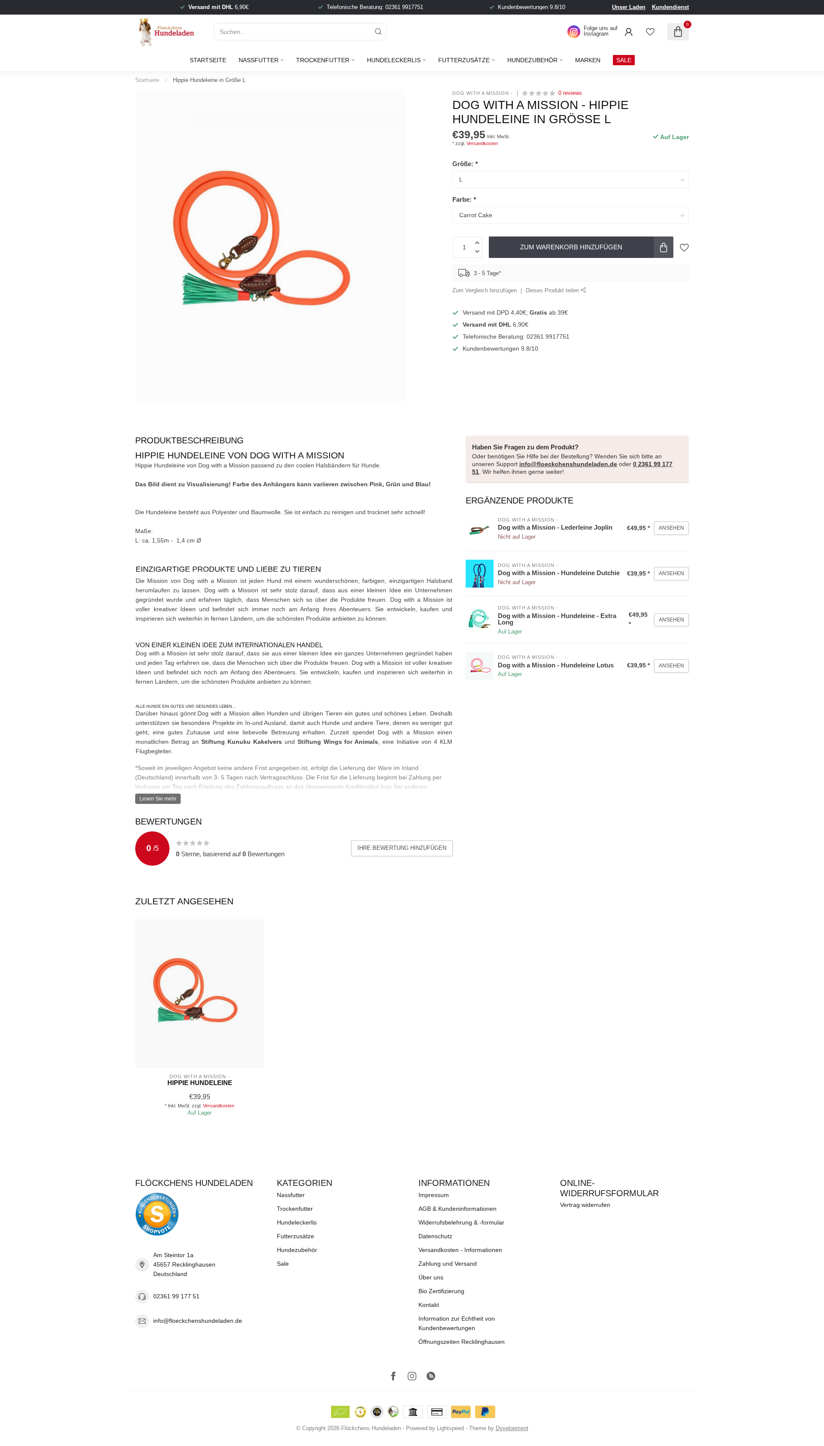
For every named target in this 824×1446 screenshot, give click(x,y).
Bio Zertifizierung (441, 1291)
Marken (587, 60)
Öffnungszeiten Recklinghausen (461, 1341)
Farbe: (464, 199)
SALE (623, 60)
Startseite (208, 60)
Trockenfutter (322, 60)
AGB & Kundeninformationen (457, 1208)
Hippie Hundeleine (199, 1082)
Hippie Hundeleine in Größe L (209, 80)
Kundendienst (670, 7)
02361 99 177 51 (176, 1296)
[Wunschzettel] (650, 31)
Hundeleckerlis (394, 60)
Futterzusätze (464, 60)
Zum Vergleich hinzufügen (484, 291)
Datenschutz (435, 1236)
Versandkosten (482, 143)
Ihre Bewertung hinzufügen (401, 848)
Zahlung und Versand (447, 1263)
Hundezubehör (532, 60)
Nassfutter (259, 60)
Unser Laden (628, 7)
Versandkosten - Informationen (460, 1249)
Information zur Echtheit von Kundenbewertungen (456, 1323)
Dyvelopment (512, 1428)
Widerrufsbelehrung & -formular (461, 1222)
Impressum (433, 1194)
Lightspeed (450, 1428)
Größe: (465, 163)
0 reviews (570, 93)
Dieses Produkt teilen (553, 291)
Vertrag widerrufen (585, 1204)
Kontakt (428, 1304)
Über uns (430, 1277)
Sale (283, 1263)
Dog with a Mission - (482, 93)
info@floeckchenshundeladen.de (568, 464)
